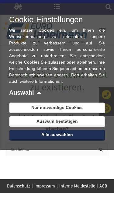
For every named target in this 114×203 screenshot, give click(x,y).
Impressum (44, 186)
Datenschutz (18, 186)
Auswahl (21, 92)
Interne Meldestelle (77, 186)
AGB (103, 186)
